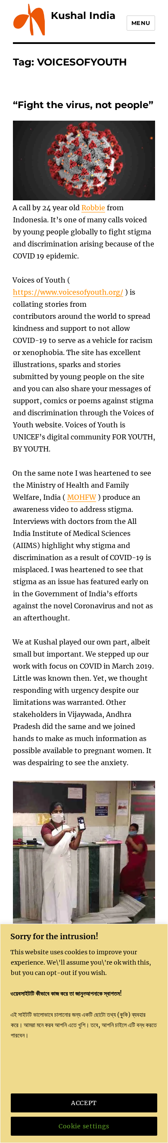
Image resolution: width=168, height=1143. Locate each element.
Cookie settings (84, 1126)
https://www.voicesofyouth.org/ (68, 292)
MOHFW (81, 497)
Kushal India (83, 15)
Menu (140, 22)
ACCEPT (84, 1103)
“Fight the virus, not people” (83, 105)
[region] (84, 1033)
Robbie (93, 207)
